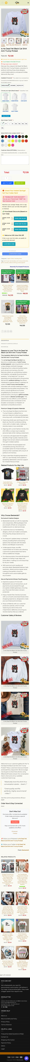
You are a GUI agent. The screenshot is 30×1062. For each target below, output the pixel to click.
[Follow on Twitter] (5, 1007)
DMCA (3, 1046)
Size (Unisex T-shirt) (6, 120)
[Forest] (26, 136)
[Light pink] (16, 140)
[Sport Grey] (2, 145)
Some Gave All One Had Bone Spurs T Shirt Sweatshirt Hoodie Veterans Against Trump (22, 506)
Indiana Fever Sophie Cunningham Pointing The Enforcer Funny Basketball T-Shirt (7, 318)
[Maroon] (6, 136)
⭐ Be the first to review (15, 254)
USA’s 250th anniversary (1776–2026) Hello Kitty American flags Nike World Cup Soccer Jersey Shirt (22, 319)
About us (4, 1015)
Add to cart (7, 183)
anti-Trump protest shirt (22, 261)
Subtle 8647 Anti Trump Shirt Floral (8, 482)
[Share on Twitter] (5, 331)
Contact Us (4, 1037)
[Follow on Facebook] (1, 1007)
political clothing (13, 262)
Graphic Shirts (10, 258)
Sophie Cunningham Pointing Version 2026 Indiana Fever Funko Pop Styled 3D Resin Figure (22, 288)
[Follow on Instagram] (3, 1007)
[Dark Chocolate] (19, 136)
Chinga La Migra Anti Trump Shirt (22, 482)
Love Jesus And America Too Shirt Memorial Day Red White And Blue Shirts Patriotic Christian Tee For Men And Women (8, 910)
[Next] (26, 23)
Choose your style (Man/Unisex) (10, 90)
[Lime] (19, 140)
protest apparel (21, 262)
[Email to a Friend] (8, 331)
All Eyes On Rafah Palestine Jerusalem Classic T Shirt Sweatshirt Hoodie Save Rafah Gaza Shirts (7, 937)
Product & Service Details (9, 343)
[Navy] (9, 136)
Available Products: (6, 78)
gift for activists (4, 262)
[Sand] (9, 140)
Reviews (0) (4, 346)
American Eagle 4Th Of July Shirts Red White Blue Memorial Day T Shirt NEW (7, 963)
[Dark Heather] (23, 136)
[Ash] (6, 145)
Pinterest (15, 831)
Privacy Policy (5, 1021)
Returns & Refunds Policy (9, 1018)
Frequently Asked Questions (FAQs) (12, 1034)
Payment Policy (6, 1043)
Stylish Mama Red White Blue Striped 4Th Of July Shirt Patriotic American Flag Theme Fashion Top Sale (22, 910)
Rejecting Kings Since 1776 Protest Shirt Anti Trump (7, 505)
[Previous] (3, 23)
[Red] (26, 140)
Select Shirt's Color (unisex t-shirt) (10, 133)
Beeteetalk (25, 850)
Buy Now (15, 822)
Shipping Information (8, 1040)
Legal (3, 1049)
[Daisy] (12, 140)
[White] (6, 140)
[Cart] (28, 2)
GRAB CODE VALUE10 (20, 223)
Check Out (20, 183)
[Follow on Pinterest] (6, 1007)
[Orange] (23, 140)
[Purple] (12, 136)
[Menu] (2, 2)
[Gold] (9, 145)
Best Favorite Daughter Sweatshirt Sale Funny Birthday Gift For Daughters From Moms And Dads (22, 964)
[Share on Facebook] (2, 331)
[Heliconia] (12, 145)
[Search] (6, 2)
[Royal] (16, 136)
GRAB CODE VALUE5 (20, 218)
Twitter (15, 833)
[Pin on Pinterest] (11, 331)
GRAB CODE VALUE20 (20, 229)
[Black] (2, 136)
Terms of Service (6, 1024)
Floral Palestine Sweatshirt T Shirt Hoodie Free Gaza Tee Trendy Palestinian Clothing (22, 936)
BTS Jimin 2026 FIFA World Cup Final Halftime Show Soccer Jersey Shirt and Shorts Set (7, 288)
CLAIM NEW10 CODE (9, 244)
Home (3, 45)
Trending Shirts (18, 258)
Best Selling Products (13, 45)
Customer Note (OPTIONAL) (9, 150)
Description (5, 340)
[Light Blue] (2, 140)
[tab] (15, 340)
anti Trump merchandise (10, 261)
